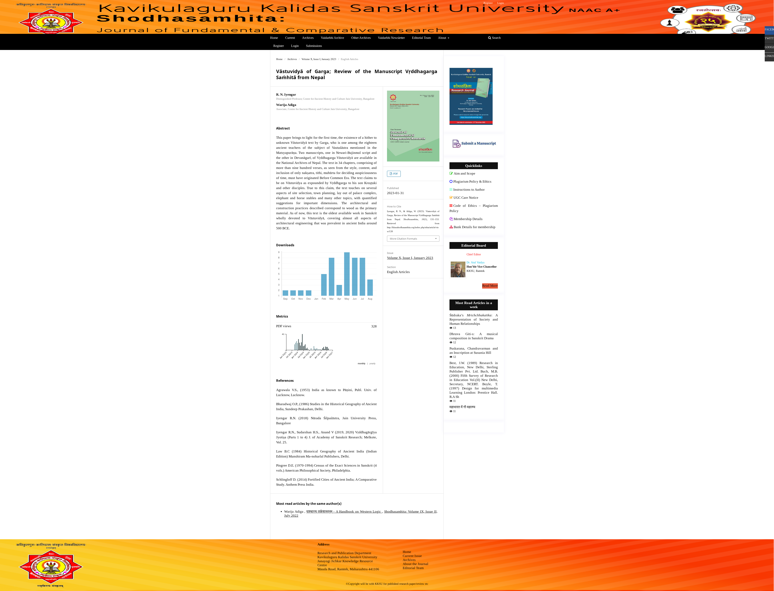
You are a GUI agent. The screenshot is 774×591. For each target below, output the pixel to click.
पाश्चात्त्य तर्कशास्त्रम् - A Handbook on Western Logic (344, 511)
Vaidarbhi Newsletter (391, 37)
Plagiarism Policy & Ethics (472, 181)
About (442, 37)
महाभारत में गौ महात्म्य (462, 407)
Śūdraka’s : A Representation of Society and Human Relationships (473, 319)
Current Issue (412, 556)
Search (496, 37)
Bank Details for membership (474, 227)
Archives (308, 37)
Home (274, 37)
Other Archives (361, 37)
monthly (361, 363)
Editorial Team (421, 37)
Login (295, 46)
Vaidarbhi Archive (332, 37)
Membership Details (468, 219)
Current (290, 37)
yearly (372, 363)
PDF (395, 173)
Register (278, 46)
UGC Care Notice (466, 198)
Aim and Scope (464, 173)
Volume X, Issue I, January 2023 (319, 59)
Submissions (314, 46)
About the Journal (415, 564)
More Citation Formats (403, 238)
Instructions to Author (469, 189)
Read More (490, 286)
